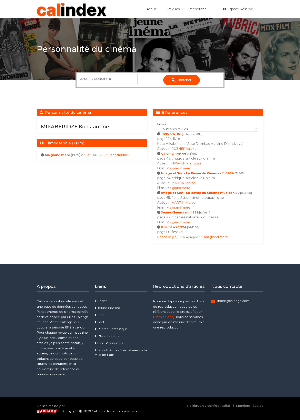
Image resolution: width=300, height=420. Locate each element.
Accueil (153, 9)
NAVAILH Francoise (186, 163)
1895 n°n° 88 (171, 134)
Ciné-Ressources (110, 343)
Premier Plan (163, 317)
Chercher (183, 80)
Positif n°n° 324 (174, 227)
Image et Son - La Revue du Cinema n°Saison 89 (200, 193)
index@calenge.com (233, 301)
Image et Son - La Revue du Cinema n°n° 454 (197, 173)
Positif (102, 301)
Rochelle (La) (167, 237)
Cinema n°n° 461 (174, 153)
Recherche (197, 9)
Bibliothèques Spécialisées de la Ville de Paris (121, 352)
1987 (182, 237)
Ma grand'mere (57, 155)
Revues (173, 9)
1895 (100, 315)
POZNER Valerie (184, 149)
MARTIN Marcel (183, 183)
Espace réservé (240, 9)
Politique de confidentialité (208, 406)
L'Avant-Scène (108, 336)
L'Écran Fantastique (112, 329)
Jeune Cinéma (108, 308)
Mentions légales (249, 406)
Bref (100, 322)
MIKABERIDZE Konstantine (107, 155)
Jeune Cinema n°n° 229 (180, 212)
